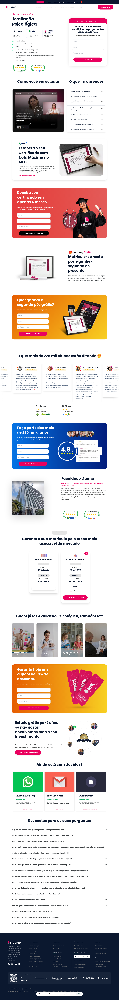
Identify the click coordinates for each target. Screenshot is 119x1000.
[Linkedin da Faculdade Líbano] (19, 964)
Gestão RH (56, 948)
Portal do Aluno (78, 946)
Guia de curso (99, 964)
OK (79, 994)
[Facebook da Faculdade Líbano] (9, 964)
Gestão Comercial (58, 946)
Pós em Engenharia (34, 951)
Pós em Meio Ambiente (36, 961)
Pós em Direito (33, 953)
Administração (57, 956)
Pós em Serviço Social (35, 964)
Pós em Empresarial (35, 959)
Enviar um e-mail (79, 967)
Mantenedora (99, 951)
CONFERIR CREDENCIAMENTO (28, 175)
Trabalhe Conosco (100, 953)
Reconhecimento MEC (102, 948)
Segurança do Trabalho (60, 967)
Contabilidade (57, 959)
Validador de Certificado (81, 948)
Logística (55, 961)
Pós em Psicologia (34, 956)
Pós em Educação (34, 946)
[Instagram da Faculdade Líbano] (12, 964)
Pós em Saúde (33, 948)
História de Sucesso (101, 967)
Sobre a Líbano (99, 946)
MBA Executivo (33, 966)
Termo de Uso (28, 989)
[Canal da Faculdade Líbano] (16, 964)
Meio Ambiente (57, 964)
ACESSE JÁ (23, 980)
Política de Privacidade (14, 989)
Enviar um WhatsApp (80, 964)
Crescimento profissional (102, 961)
